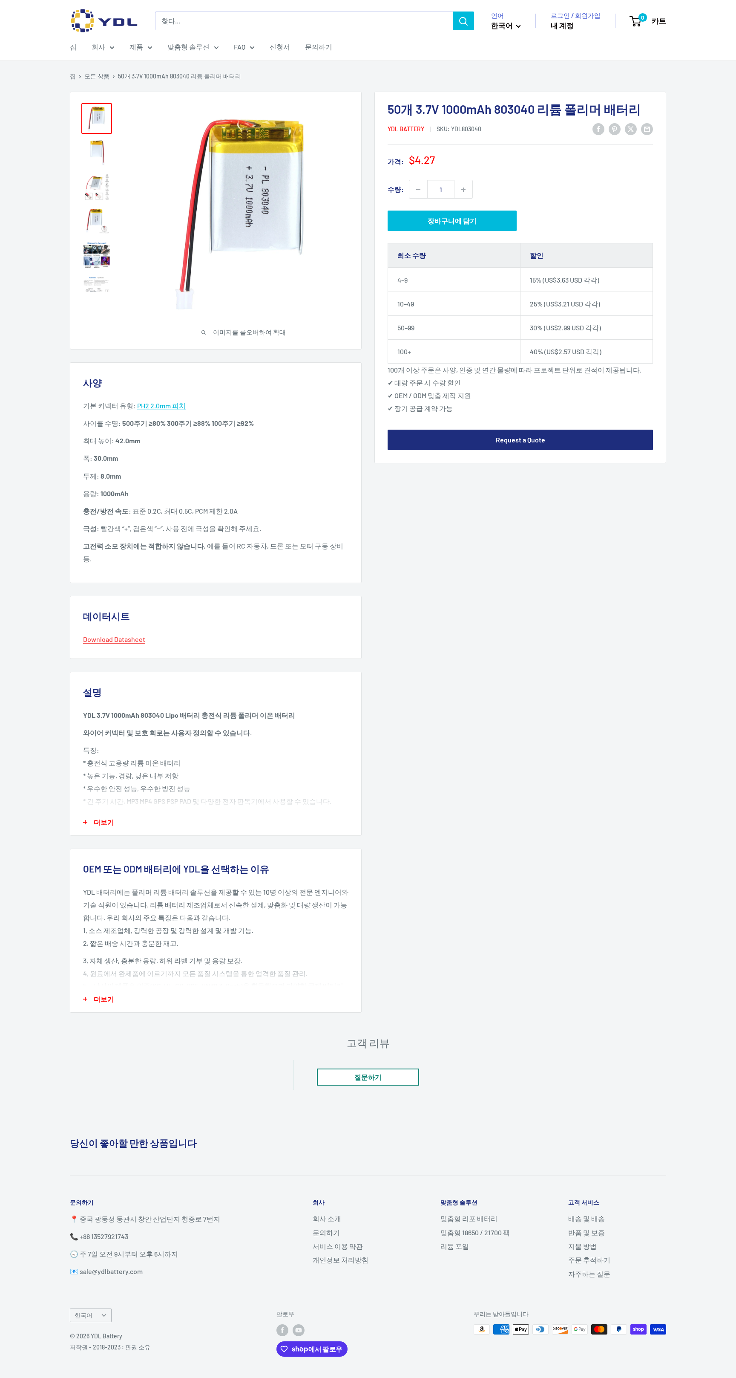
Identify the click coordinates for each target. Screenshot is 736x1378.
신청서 (280, 47)
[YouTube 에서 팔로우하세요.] (299, 1330)
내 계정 (562, 25)
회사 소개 (327, 1218)
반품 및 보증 (586, 1232)
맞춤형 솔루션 (188, 47)
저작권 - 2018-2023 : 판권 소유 (110, 1347)
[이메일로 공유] (647, 128)
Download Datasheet (114, 639)
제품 (136, 47)
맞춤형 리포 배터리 (468, 1218)
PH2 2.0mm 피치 (161, 406)
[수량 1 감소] (418, 190)
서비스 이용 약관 (338, 1246)
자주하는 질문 (589, 1274)
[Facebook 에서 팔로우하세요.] (282, 1330)
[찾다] (463, 21)
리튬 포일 (454, 1246)
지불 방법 (582, 1246)
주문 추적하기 (589, 1260)
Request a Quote (520, 440)
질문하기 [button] (368, 1077)
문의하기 (318, 47)
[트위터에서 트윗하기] (631, 128)
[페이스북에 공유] (598, 128)
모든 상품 (96, 76)
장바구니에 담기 (452, 221)
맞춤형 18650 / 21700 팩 (475, 1232)
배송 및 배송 (586, 1218)
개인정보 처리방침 (340, 1260)
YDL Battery (406, 129)
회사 (98, 47)
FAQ (239, 47)
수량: (396, 189)
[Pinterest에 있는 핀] (615, 128)
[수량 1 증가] (463, 190)
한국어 (83, 1315)
